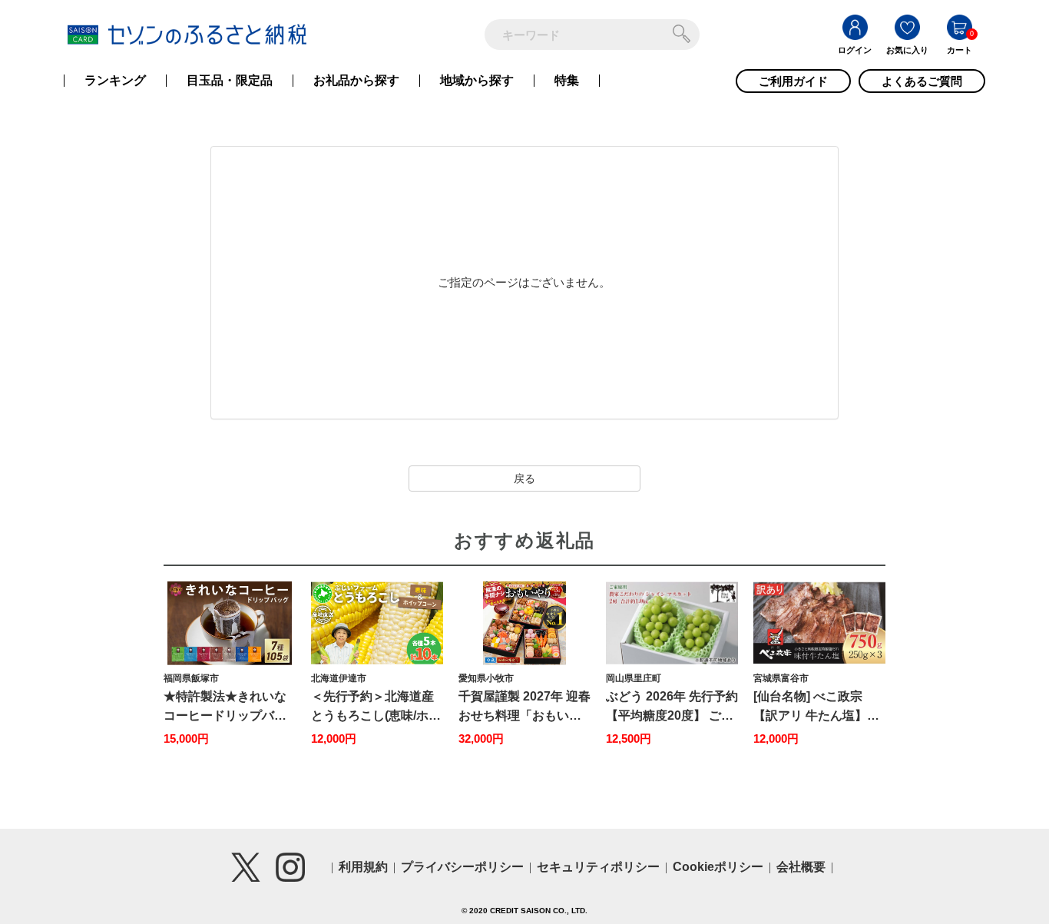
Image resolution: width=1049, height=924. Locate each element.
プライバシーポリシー (462, 866)
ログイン (855, 50)
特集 (566, 81)
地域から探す (477, 81)
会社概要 (801, 866)
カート (959, 50)
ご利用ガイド (793, 81)
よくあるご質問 (922, 81)
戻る (524, 478)
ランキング (115, 81)
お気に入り (907, 50)
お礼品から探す (356, 81)
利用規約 (363, 866)
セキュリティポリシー (598, 866)
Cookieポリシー (718, 866)
